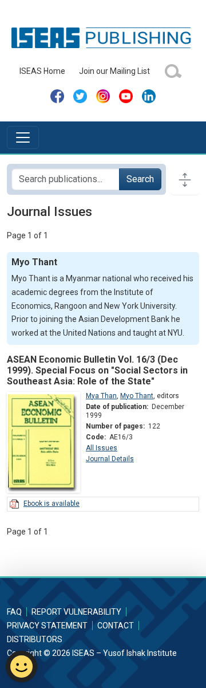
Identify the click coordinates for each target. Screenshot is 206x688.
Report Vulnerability (76, 611)
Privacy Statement (47, 625)
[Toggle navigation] (23, 137)
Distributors (34, 639)
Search (140, 179)
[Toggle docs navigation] (185, 179)
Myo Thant (136, 396)
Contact (115, 625)
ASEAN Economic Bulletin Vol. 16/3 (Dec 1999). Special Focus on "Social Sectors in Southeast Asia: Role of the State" (97, 370)
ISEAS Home (42, 71)
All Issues (101, 448)
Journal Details (110, 459)
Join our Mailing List (114, 71)
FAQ (14, 611)
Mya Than (101, 396)
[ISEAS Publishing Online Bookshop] (102, 37)
